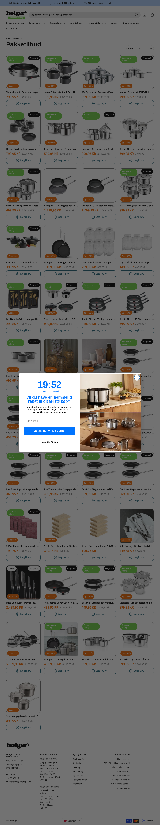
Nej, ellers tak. (49, 442)
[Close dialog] (137, 377)
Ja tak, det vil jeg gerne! (49, 430)
